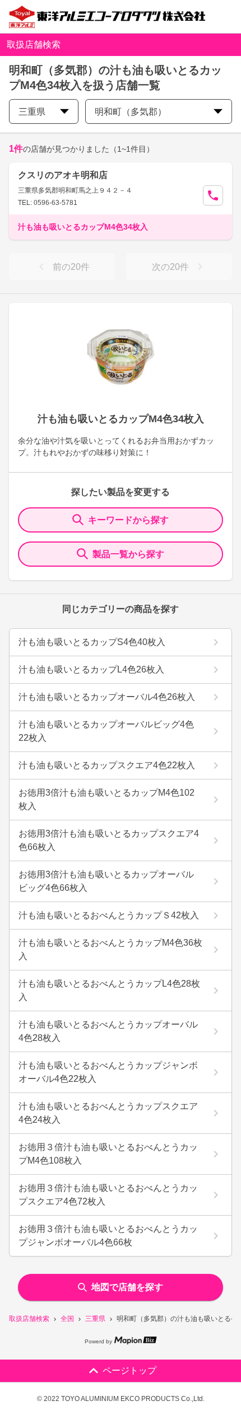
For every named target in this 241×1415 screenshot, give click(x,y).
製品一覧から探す (128, 554)
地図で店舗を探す (127, 1287)
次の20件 (170, 267)
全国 (67, 1319)
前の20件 (71, 267)
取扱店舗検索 (29, 1319)
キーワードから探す (128, 520)
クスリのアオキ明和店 (63, 175)
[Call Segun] (213, 195)
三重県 (95, 1319)
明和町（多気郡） (130, 111)
